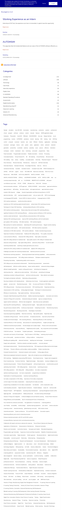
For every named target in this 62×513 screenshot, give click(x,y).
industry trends (32, 367)
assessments (46, 263)
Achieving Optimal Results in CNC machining (33, 207)
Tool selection (18, 331)
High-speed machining (23, 293)
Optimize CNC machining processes (12, 219)
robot (30, 142)
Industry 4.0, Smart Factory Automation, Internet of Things (35, 485)
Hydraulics (6, 136)
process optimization (28, 456)
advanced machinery (23, 340)
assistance (26, 139)
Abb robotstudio (7, 479)
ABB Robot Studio (45, 479)
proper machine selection (34, 266)
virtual (5, 133)
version (27, 133)
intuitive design (21, 405)
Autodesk (17, 168)
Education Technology (49, 506)
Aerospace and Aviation (34, 429)
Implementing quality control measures (25, 260)
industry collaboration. (36, 447)
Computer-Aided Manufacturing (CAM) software (15, 296)
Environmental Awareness (32, 450)
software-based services (39, 364)
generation (6, 148)
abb (38, 479)
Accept (53, 3)
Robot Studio (25, 476)
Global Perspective (42, 459)
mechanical (17, 151)
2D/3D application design (47, 133)
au (21, 180)
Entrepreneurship (41, 438)
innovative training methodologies (42, 393)
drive (23, 151)
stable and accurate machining (22, 272)
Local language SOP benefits (10, 198)
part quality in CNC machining (11, 222)
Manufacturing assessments (35, 263)
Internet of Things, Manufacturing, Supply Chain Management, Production (21, 482)
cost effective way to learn (10, 183)
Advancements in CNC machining (11, 290)
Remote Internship (17, 162)
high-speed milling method (24, 242)
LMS (15, 195)
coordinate (19, 148)
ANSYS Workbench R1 (48, 168)
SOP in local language (50, 195)
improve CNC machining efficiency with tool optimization (35, 219)
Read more (6, 27)
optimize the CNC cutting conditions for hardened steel (17, 248)
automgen (12, 145)
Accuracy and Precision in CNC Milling (42, 284)
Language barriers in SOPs (44, 198)
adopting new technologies (36, 340)
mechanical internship (9, 168)
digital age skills (7, 393)
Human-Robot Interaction (51, 396)
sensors (41, 148)
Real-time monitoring (27, 313)
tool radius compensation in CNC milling (13, 379)
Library (16, 159)
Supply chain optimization (10, 343)
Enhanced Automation (40, 426)
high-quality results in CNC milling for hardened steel (39, 239)
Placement (54, 159)
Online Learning (39, 506)
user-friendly (7, 405)
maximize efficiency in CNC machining (13, 322)
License (13, 139)
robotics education (53, 405)
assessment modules (20, 453)
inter (52, 177)
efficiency (39, 453)
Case (12, 159)
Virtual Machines (40, 157)
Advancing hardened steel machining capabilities (33, 254)
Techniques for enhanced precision (43, 290)
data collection (43, 450)
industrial (53, 145)
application (36, 145)
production (41, 130)
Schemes (44, 183)
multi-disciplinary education (10, 387)
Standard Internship (19, 165)
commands (34, 151)
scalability (46, 456)
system (26, 145)
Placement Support (46, 159)
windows (21, 133)
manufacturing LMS (31, 453)
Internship (37, 159)
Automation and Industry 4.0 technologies (14, 334)
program (10, 133)
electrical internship (8, 195)
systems (47, 130)
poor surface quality (8, 337)
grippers (6, 284)
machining (28, 151)
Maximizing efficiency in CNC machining (42, 319)
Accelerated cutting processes (11, 316)
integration (45, 453)
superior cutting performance (25, 269)
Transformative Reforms (22, 467)
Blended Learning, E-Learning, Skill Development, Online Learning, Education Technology (24, 491)
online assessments (50, 254)
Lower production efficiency (10, 236)
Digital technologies (31, 361)
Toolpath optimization (28, 331)
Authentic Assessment (50, 470)
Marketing (5, 55)
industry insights (43, 461)
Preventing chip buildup (9, 260)
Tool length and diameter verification (12, 278)
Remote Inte (7, 174)
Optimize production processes (37, 251)
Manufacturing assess (22, 284)
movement (6, 145)
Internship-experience (9, 88)
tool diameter (36, 384)
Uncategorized (7, 77)
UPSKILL (21, 177)
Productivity (42, 500)
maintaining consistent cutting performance (14, 275)
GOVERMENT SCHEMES (30, 177)
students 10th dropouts (9, 192)
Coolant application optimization (47, 281)
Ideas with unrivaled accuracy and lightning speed (40, 355)
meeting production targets (28, 305)
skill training (15, 189)
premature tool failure (20, 337)
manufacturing (33, 130)
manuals (32, 133)
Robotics (41, 142)
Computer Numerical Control (10, 352)
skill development (8, 266)
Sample (5, 130)
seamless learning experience (34, 405)
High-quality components (41, 236)
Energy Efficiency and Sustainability (12, 399)
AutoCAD (19, 136)
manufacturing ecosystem (10, 364)
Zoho (49, 450)
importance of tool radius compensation (33, 379)
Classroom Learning (8, 109)
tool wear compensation (25, 373)
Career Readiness (28, 473)
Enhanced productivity (9, 328)
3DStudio (25, 136)
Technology (6, 82)
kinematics (52, 148)
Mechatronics (26, 162)
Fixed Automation (8, 154)
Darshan (5, 32)
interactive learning (18, 408)
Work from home (49, 171)
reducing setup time (8, 272)
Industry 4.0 (6, 112)
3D (26, 157)
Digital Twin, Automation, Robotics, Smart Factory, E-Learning (18, 497)
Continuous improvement (27, 308)
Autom (21, 171)
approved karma (7, 189)
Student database (37, 387)
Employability (7, 438)
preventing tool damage (44, 272)
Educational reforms (41, 435)
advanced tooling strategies (47, 266)
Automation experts (45, 411)
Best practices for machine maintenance (13, 225)
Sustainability (21, 450)
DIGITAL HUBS (46, 177)
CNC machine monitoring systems (12, 210)
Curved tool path (50, 242)
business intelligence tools (51, 361)
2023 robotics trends (43, 408)
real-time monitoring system (32, 275)
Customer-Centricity (20, 361)
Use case (40, 136)
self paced (49, 180)
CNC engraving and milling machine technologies (45, 346)
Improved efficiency (20, 328)
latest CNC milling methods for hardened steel (14, 239)
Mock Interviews (7, 162)
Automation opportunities (10, 435)
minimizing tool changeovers (40, 269)
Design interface (47, 136)
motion (12, 151)
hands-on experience (32, 459)
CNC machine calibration (28, 231)
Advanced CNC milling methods (25, 236)
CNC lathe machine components (39, 228)
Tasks (48, 151)
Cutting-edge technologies (27, 290)
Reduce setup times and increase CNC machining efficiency (35, 210)
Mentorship (24, 438)
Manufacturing (7, 500)
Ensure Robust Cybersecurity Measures (43, 423)
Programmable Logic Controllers (11, 432)
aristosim (47, 145)
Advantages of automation (35, 311)
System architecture (20, 411)
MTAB (42, 174)
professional (54, 130)
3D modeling (7, 159)
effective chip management (25, 302)
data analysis (40, 464)
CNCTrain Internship (43, 162)
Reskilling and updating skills (10, 340)
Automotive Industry (22, 429)
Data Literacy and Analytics (10, 450)
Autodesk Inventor (25, 168)
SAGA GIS (38, 183)
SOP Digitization (18, 390)
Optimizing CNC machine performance (33, 225)
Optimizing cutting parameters (29, 278)
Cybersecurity (48, 464)
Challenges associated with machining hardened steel (16, 251)
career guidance (32, 464)
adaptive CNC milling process (38, 248)
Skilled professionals (28, 393)
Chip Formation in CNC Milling (32, 334)
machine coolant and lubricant (11, 216)
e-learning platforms (8, 453)
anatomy (26, 148)
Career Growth (20, 506)
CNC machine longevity (35, 222)
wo (55, 177)
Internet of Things (16, 500)
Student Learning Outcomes (10, 470)
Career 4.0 (45, 387)
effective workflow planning (19, 266)
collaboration (54, 456)
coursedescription (30, 159)
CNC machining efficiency (25, 319)
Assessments (6, 100)
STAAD (19, 183)
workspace (6, 151)
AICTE (39, 177)
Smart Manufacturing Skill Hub (18, 459)
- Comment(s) (15, 34)
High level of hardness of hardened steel (13, 234)
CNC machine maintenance (10, 201)
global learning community (30, 408)
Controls (41, 154)
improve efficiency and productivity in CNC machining (32, 216)
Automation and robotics (52, 296)
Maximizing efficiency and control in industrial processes (17, 414)
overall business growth (52, 364)
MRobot (35, 142)
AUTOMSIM (9, 41)
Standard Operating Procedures (11, 97)
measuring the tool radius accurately (34, 382)
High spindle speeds (38, 313)
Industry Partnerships (9, 473)
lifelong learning (19, 447)
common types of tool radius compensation (14, 382)
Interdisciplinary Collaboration (26, 470)
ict (24, 444)
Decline (44, 3)
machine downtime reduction (25, 201)
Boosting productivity (22, 311)
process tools (12, 284)
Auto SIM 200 (18, 130)
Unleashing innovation (40, 308)
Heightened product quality (32, 328)
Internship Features (8, 165)
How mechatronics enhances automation (13, 402)
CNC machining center (37, 287)
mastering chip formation (47, 334)
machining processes (42, 367)
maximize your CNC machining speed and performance (17, 204)
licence (18, 145)
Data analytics (40, 361)
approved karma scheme (47, 189)
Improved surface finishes (48, 316)
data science (29, 444)
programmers (42, 151)
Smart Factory (28, 503)
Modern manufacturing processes (43, 231)
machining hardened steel (10, 245)
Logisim (17, 171)
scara (36, 148)
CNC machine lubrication (25, 228)
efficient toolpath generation (10, 269)
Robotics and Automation (10, 429)
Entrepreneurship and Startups (11, 441)
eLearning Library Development (30, 390)
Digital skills (6, 459)
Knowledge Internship (30, 165)
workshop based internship (10, 180)
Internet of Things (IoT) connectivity (12, 299)
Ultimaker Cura (30, 183)
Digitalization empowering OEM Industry (22, 358)
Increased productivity (35, 316)
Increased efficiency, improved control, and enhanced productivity (19, 420)
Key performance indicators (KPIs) (12, 308)
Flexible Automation (32, 154)
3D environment (49, 157)
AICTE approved (23, 186)
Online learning (31, 438)
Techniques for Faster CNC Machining (12, 207)
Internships (35, 461)
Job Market (36, 473)
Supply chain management (51, 358)
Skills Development (51, 441)
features (38, 133)
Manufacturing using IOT (9, 106)
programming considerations (39, 373)
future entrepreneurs (20, 461)
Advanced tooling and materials (29, 299)
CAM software (33, 272)
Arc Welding (18, 476)
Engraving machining (49, 287)
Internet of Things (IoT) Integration (12, 396)
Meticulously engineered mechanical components (15, 355)
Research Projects (8, 390)
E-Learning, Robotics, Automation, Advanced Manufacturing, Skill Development (22, 488)
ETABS (24, 183)
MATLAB (11, 171)
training (45, 139)
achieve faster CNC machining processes (40, 204)
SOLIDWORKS (33, 136)
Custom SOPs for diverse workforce (27, 198)
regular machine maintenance (10, 302)
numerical (17, 142)
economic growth (15, 438)
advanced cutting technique (10, 242)
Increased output (48, 340)
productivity (13, 148)
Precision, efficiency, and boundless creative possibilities (24, 349)
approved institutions (52, 186)
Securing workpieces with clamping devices (14, 281)
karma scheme (42, 186)
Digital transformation (9, 103)
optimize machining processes (11, 373)
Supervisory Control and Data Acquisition (30, 432)
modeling (22, 159)
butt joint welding (17, 479)
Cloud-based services (38, 358)
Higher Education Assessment (36, 467)
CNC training (40, 476)
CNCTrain (55, 139)
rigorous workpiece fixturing (45, 299)
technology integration (9, 447)
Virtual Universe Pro (19, 157)
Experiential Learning (39, 470)
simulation (11, 130)
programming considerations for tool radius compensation (17, 384)
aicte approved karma (35, 189)
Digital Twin (20, 503)
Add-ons (39, 165)
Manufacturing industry (52, 308)
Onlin (30, 284)
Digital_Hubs (6, 91)
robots (42, 145)
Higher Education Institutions (25, 387)
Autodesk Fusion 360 (37, 168)
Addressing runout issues (32, 281)
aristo (31, 145)
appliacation (47, 142)
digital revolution (18, 444)
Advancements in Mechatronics (26, 426)
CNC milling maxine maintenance (26, 257)
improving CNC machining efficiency (12, 305)
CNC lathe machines (24, 222)
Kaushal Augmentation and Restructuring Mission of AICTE (36, 192)
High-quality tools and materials (44, 305)
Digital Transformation (45, 497)
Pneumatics (13, 136)
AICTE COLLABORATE (24, 174)
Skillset (52, 444)
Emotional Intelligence (53, 447)
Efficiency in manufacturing (10, 293)
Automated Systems (8, 157)
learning (37, 139)
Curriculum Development (40, 441)
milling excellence (29, 370)
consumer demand (43, 343)
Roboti (5, 476)
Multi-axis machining (35, 293)
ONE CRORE (14, 174)
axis (27, 142)
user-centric (45, 405)
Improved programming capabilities (12, 313)
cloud (35, 444)
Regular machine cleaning (50, 225)
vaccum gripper (32, 479)
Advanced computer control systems (27, 352)
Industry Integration (52, 473)
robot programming (49, 476)
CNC (41, 139)
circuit (54, 136)
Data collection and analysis (47, 275)
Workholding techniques (40, 331)
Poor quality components (47, 234)
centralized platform (17, 393)
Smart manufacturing (9, 361)
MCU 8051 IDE (28, 171)
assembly (31, 148)
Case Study (6, 85)
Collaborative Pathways (9, 467)
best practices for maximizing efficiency (32, 322)
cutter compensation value (46, 384)
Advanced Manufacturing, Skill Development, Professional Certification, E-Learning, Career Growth (27, 494)
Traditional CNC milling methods (31, 234)
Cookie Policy (8, 5)
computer (11, 142)
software (5, 80)
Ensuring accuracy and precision (23, 287)
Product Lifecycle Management (24, 364)
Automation (26, 130)
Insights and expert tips (48, 322)
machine (23, 142)
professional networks (9, 464)
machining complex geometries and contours (27, 245)
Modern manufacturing (43, 349)
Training (36, 497)
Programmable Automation (20, 154)
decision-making (17, 456)
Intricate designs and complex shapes (31, 325)
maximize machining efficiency (31, 376)
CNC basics (6, 349)
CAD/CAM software (8, 331)
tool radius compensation (41, 370)
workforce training (38, 456)
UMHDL (6, 171)
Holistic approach (31, 435)
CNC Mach (10, 476)
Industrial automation (9, 411)
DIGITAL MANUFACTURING (10, 177)
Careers (44, 447)
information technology (43, 444)
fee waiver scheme (24, 189)
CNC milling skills (20, 370)
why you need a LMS (38, 195)
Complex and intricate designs (11, 319)
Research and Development (26, 441)
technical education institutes (10, 186)
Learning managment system (25, 195)
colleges (18, 192)
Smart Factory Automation (10, 503)
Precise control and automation (49, 325)
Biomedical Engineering (46, 429)
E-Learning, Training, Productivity (11, 485)
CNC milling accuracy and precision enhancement (15, 263)
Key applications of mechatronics (32, 402)
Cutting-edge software (43, 352)
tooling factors (39, 337)
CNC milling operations (9, 370)
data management (8, 456)
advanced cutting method (38, 242)
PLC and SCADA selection (32, 411)
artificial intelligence (8, 444)
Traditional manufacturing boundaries (12, 325)
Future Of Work (19, 473)
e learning (28, 461)
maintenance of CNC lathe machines (12, 231)
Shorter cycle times (24, 316)
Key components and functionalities (49, 328)
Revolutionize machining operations (12, 254)
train (50, 139)
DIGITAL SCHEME (35, 174)
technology (54, 142)
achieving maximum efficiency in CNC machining (40, 213)
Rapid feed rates (48, 313)
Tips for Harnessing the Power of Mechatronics (33, 399)
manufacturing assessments (10, 257)
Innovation (43, 473)
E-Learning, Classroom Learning (47, 482)
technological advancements (10, 346)
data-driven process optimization (41, 302)
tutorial (32, 139)
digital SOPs (55, 450)
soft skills (27, 447)
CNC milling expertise (22, 367)
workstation (33, 476)
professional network (9, 461)
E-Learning (24, 500)
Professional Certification (10, 506)
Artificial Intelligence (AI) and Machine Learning (33, 396)
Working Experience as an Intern (19, 19)
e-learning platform (46, 402)
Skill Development (51, 503)
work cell (25, 479)
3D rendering (32, 157)
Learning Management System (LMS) (48, 390)
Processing (47, 154)
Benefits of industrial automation (49, 432)
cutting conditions (30, 337)
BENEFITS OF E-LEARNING (38, 180)
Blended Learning (30, 506)
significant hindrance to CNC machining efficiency (15, 213)
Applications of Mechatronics (10, 426)
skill (19, 180)
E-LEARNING (6, 94)
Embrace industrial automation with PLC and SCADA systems (18, 417)
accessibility (14, 405)
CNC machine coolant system (11, 228)
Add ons (45, 165)
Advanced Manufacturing (9, 115)
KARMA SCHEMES (32, 186)
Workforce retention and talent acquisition (27, 343)
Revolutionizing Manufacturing (26, 346)
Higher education (21, 435)
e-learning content (8, 408)
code (22, 145)
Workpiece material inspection (42, 257)
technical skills (53, 387)
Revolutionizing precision (10, 311)
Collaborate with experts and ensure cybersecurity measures (18, 423)
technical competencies (21, 464)
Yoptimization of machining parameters (13, 376)
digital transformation (53, 435)
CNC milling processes (9, 287)
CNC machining (7, 358)
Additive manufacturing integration (36, 296)
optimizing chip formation (10, 367)
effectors (47, 148)
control (5, 142)
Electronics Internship (38, 171)
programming (7, 139)
